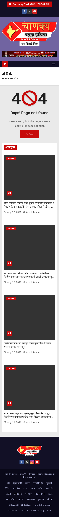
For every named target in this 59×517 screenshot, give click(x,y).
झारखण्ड (28, 494)
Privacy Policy (37, 510)
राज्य (25, 488)
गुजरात (41, 499)
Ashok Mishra (33, 212)
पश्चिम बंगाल (40, 494)
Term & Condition (42, 505)
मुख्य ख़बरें (17, 483)
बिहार (50, 494)
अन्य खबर (11, 158)
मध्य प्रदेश (10, 499)
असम (32, 488)
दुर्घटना (49, 483)
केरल (8, 494)
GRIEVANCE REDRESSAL (19, 505)
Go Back (30, 134)
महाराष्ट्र (21, 499)
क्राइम (27, 483)
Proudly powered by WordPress (20, 473)
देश (8, 483)
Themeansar (29, 477)
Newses (48, 473)
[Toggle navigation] (53, 64)
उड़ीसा (40, 488)
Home (5, 78)
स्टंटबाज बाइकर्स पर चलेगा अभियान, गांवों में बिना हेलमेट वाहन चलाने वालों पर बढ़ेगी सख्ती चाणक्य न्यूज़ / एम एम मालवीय (29, 277)
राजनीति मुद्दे (38, 483)
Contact (24, 510)
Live (49, 510)
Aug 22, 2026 (14, 212)
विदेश (7, 488)
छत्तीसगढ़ (18, 494)
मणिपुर (50, 499)
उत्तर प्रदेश (50, 488)
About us (12, 510)
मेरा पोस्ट (16, 488)
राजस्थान (31, 499)
